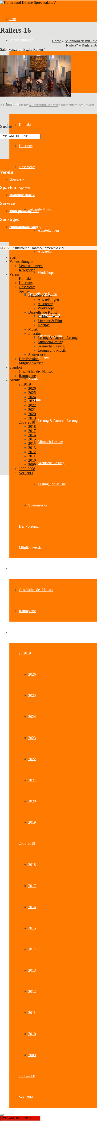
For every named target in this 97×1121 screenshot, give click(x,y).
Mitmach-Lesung (50, 442)
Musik (33, 378)
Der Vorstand (29, 526)
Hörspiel (44, 357)
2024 (32, 717)
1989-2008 (27, 1076)
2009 (32, 1055)
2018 (32, 865)
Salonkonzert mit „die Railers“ (22, 49)
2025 (32, 695)
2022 (32, 759)
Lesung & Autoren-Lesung (58, 421)
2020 (32, 801)
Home (56, 41)
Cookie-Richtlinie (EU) (25, 228)
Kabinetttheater (49, 317)
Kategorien (27, 270)
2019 (32, 822)
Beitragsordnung (20, 212)
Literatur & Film (50, 321)
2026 (32, 674)
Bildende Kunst (40, 209)
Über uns (25, 146)
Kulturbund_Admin (43, 105)
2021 (32, 780)
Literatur (34, 333)
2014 (32, 949)
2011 (32, 1013)
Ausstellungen (48, 230)
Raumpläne (27, 611)
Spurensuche (37, 505)
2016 (32, 907)
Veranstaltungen (21, 40)
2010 (32, 1034)
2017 (32, 886)
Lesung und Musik (52, 484)
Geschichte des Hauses (36, 590)
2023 (32, 738)
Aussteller (45, 251)
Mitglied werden (31, 547)
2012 (32, 991)
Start (12, 19)
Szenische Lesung (51, 463)
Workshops (46, 273)
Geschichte (27, 167)
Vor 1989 (26, 1097)
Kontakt (25, 125)
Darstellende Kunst (42, 312)
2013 (32, 970)
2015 (32, 928)
